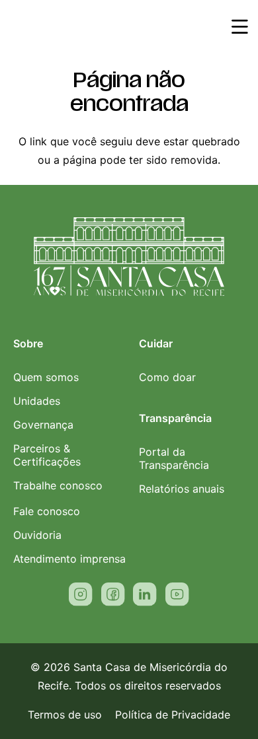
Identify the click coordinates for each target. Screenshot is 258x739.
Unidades (36, 400)
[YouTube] (177, 594)
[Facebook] (113, 594)
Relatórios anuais (181, 488)
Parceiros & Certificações (47, 455)
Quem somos (46, 377)
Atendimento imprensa (69, 558)
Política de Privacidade (172, 714)
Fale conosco (46, 511)
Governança (43, 424)
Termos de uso (65, 714)
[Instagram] (81, 594)
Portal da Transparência (174, 458)
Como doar (167, 377)
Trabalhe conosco (58, 485)
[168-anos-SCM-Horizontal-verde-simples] (71, 26)
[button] (239, 26)
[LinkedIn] (145, 594)
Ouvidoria (37, 535)
